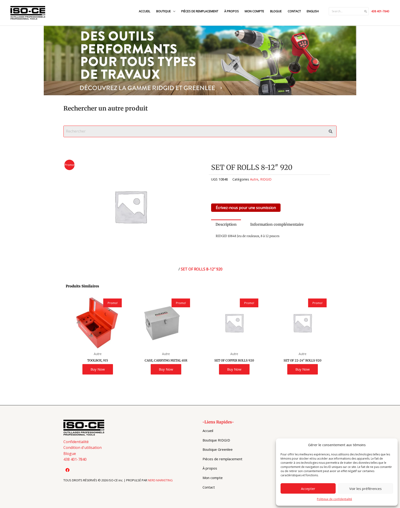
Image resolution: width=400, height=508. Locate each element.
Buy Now (98, 369)
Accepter (308, 488)
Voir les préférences (365, 488)
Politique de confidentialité (334, 499)
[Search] (366, 11)
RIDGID (266, 179)
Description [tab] (226, 224)
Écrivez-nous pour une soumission (246, 207)
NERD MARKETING (160, 480)
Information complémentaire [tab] (277, 224)
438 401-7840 (380, 11)
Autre (254, 179)
